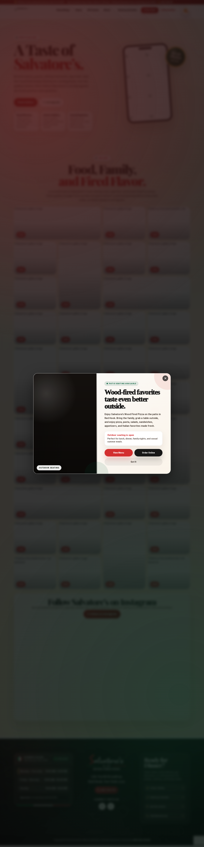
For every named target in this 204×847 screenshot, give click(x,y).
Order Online (148, 453)
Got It (133, 462)
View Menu (118, 453)
